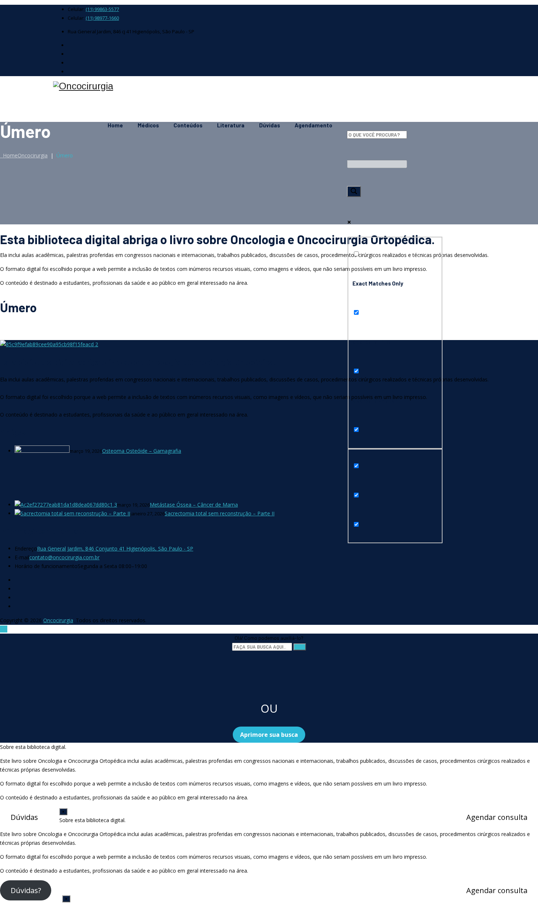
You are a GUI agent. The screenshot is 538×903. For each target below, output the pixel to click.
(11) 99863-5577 (102, 9)
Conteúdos (187, 125)
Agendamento (313, 125)
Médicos (148, 125)
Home (115, 125)
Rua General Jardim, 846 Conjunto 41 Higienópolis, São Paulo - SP (115, 548)
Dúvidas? (26, 890)
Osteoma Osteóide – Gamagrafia (141, 450)
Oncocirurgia (58, 620)
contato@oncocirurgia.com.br (64, 557)
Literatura (230, 125)
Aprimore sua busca (269, 735)
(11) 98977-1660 (102, 18)
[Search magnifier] (354, 191)
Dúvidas (269, 125)
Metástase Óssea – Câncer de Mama (194, 504)
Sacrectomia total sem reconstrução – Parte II (219, 513)
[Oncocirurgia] (269, 86)
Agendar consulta (496, 817)
